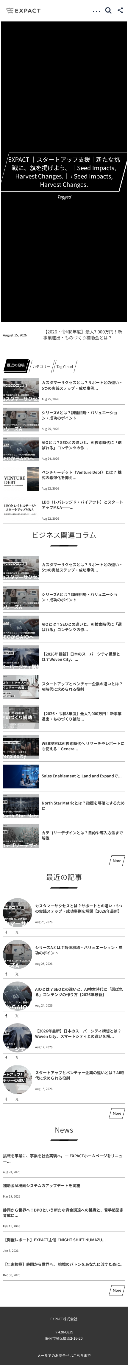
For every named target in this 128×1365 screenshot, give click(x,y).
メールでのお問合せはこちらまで (64, 1355)
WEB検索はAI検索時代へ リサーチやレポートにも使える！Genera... (83, 745)
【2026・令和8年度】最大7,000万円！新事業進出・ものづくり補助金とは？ (82, 335)
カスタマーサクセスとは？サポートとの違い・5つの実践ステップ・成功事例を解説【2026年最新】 (78, 908)
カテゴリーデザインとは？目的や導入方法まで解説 (82, 835)
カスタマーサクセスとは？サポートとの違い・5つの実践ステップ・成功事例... (82, 385)
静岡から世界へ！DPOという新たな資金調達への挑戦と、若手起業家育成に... (63, 1212)
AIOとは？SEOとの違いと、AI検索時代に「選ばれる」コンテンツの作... (82, 445)
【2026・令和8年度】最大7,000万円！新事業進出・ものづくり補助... (81, 716)
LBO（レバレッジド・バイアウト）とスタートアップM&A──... (82, 504)
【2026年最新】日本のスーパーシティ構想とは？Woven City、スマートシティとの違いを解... (78, 1033)
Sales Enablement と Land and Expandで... (82, 776)
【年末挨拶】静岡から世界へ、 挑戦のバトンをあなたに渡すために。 (63, 1264)
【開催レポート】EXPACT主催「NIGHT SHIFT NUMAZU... (54, 1240)
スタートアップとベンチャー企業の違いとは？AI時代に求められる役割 (82, 686)
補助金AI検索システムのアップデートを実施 (41, 1185)
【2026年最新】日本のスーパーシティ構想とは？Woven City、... (81, 656)
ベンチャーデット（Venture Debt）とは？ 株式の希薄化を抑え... (81, 474)
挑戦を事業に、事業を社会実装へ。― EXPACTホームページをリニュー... (62, 1158)
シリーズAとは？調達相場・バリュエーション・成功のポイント (79, 415)
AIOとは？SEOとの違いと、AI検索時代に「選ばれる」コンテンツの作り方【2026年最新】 (79, 991)
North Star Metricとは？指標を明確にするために (83, 805)
